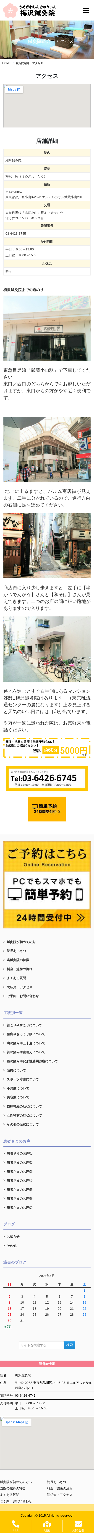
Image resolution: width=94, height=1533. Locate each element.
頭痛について (16, 1070)
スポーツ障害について (23, 1079)
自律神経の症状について (24, 1106)
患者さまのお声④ (19, 1180)
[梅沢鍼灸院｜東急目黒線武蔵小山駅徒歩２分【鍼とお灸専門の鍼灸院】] (30, 10)
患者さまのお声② (19, 1162)
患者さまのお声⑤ (19, 1189)
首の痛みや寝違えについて (26, 1052)
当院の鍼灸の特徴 (13, 1488)
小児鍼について (18, 1088)
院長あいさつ (16, 951)
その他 (11, 1245)
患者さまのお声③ (19, 1171)
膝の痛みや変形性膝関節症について (32, 1061)
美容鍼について (18, 1097)
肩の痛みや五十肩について (26, 1043)
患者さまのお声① (19, 1153)
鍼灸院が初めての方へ (16, 1482)
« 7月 (8, 1326)
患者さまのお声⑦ (19, 1207)
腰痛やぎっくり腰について (26, 1034)
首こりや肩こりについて (24, 1025)
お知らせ (13, 1236)
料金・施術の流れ (19, 969)
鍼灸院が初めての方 (21, 942)
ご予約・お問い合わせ (23, 996)
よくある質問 (16, 978)
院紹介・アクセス (19, 987)
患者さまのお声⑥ (19, 1198)
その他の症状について (23, 1124)
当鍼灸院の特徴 (18, 960)
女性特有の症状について (24, 1115)
